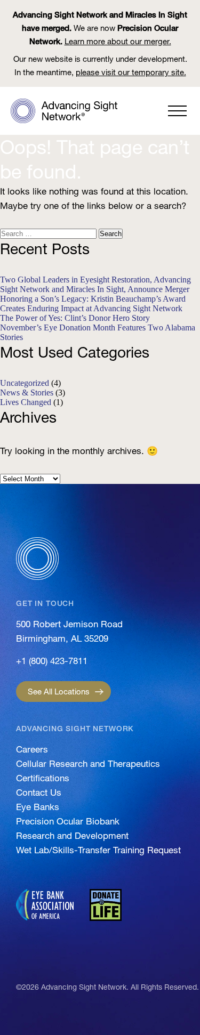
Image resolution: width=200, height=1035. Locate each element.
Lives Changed (25, 402)
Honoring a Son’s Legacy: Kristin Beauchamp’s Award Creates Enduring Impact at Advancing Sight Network (93, 303)
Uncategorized (24, 382)
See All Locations (59, 691)
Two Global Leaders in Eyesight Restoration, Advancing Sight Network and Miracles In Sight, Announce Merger (95, 284)
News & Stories (26, 392)
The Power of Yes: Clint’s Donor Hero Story (75, 317)
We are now (100, 28)
